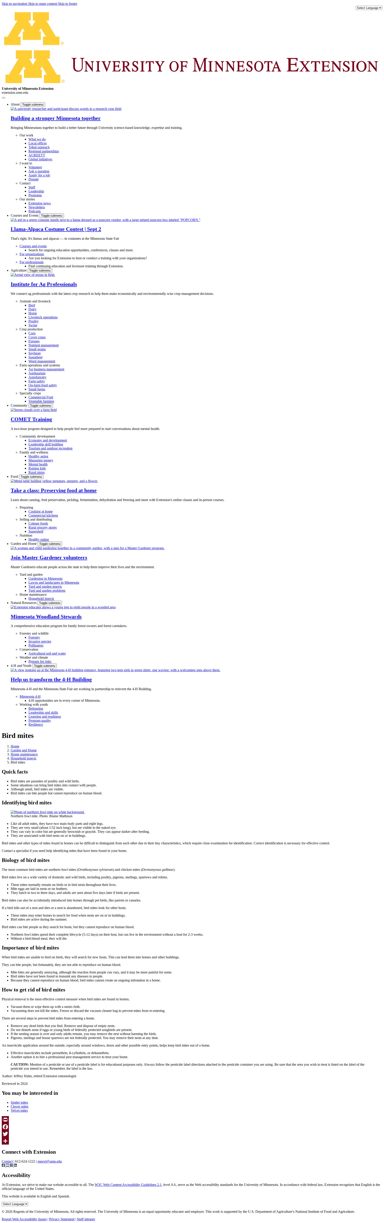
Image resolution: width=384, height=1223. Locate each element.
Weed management (41, 361)
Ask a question (38, 171)
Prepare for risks (39, 661)
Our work (26, 135)
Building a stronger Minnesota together (56, 118)
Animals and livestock (35, 301)
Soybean (34, 353)
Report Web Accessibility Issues (24, 1219)
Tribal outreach (39, 147)
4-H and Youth (21, 665)
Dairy (32, 309)
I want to (26, 163)
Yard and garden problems (46, 590)
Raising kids (37, 468)
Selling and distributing (36, 519)
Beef (31, 305)
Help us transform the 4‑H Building (51, 679)
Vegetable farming (41, 401)
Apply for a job (39, 175)
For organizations (32, 254)
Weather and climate (34, 657)
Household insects (41, 598)
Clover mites (19, 1106)
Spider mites (19, 1102)
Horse (32, 313)
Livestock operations (43, 317)
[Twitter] (192, 1133)
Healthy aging (38, 456)
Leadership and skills (43, 712)
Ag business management (46, 369)
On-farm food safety (42, 385)
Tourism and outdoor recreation (50, 448)
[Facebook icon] (4, 1166)
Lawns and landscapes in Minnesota (53, 582)
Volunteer (35, 167)
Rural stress (36, 472)
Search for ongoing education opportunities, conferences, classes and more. (81, 250)
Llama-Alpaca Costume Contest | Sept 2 (56, 229)
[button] (66, 109)
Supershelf (35, 531)
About (15, 104)
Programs (35, 195)
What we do (37, 139)
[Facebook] (192, 1126)
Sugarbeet (35, 357)
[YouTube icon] (8, 1166)
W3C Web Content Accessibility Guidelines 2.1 (128, 1185)
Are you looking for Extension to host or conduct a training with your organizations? (87, 258)
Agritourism (36, 373)
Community (19, 405)
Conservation (29, 649)
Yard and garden (31, 574)
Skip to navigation (15, 4)
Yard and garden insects (45, 586)
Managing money (40, 460)
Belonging (35, 708)
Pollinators (35, 645)
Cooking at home (40, 511)
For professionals (32, 262)
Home (15, 746)
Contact (25, 183)
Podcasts (34, 211)
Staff (31, 187)
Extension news (39, 203)
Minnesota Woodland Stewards (46, 616)
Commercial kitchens (43, 515)
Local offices (37, 143)
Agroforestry (37, 377)
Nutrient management (43, 345)
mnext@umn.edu (50, 1161)
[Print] (192, 1119)
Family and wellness (34, 452)
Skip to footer (67, 4)
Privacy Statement (61, 1219)
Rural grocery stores (42, 527)
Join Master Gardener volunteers (49, 557)
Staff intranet (86, 1219)
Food (15, 476)
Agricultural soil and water (47, 653)
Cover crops (37, 337)
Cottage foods (38, 523)
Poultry (33, 321)
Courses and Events (25, 215)
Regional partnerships (43, 151)
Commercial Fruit (40, 397)
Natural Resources (24, 603)
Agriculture (19, 270)
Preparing (26, 507)
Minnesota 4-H (30, 696)
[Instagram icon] (12, 1166)
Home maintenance (33, 594)
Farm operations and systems (40, 365)
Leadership (36, 191)
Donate (33, 179)
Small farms (36, 389)
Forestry (34, 637)
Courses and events (33, 246)
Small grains (37, 349)
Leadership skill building (45, 444)
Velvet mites (19, 1110)
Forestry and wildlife (34, 633)
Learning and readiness (44, 716)
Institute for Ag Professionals (44, 284)
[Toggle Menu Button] (3, 97)
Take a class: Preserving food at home (54, 490)
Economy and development (47, 440)
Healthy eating (38, 539)
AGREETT (36, 155)
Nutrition (26, 535)
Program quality (39, 720)
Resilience (35, 724)
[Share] (192, 1141)
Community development (37, 436)
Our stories (27, 199)
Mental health (38, 464)
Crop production (31, 329)
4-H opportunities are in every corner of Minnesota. (64, 700)
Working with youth (34, 704)
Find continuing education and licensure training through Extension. (76, 266)
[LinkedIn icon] (15, 1166)
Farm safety (36, 381)
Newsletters (36, 207)
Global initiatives (40, 159)
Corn (32, 333)
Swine (32, 325)
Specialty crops (30, 393)
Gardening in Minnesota (45, 578)
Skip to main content (43, 4)
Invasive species (39, 641)
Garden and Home (24, 544)
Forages (34, 341)
